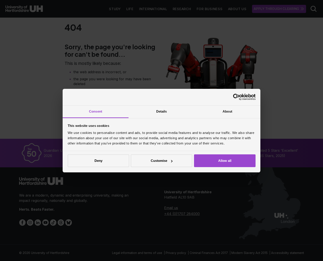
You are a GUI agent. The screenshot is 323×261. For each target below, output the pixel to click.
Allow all (224, 160)
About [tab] (227, 111)
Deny (98, 160)
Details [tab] (161, 111)
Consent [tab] (95, 111)
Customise (159, 160)
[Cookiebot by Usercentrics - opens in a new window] (236, 97)
